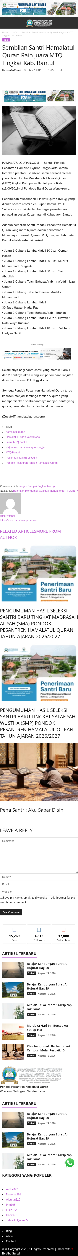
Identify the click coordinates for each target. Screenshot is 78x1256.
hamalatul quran (15, 431)
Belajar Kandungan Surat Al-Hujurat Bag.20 (47, 966)
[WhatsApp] (36, 80)
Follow (39, 927)
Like (14, 927)
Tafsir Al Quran (17, 1220)
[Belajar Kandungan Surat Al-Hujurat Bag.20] (13, 970)
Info (15, 32)
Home (5, 32)
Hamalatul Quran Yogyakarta (23, 437)
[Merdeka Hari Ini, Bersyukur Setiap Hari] (13, 1031)
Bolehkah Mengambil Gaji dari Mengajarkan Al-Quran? (45, 490)
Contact (11, 1241)
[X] (16, 80)
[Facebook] (6, 80)
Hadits (11, 1215)
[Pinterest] (26, 80)
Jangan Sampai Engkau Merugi (36, 486)
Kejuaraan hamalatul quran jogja (25, 447)
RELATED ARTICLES (18, 531)
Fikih (11, 1210)
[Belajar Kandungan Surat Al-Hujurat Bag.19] (13, 990)
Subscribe (63, 927)
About (9, 1236)
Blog (9, 1231)
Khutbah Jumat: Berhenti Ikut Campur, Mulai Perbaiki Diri (48, 1048)
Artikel (31, 973)
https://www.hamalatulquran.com (19, 520)
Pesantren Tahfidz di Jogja (21, 457)
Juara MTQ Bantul (16, 442)
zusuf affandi (13, 70)
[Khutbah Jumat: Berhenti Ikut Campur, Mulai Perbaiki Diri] (13, 1052)
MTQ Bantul (13, 452)
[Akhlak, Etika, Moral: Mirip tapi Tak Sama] (13, 1011)
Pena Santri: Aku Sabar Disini (32, 809)
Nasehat (13, 1194)
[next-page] (1, 818)
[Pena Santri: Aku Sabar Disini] (39, 771)
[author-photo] (39, 503)
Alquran (13, 1199)
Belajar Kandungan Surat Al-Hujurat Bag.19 (47, 986)
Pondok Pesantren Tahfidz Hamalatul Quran (32, 462)
